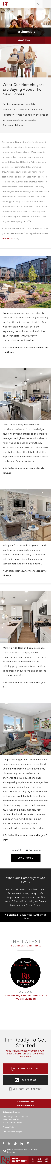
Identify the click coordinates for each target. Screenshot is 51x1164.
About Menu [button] (24, 40)
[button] (38, 7)
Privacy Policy (9, 1127)
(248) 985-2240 (15, 1122)
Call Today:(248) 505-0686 (27, 1089)
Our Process (28, 1080)
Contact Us (7, 238)
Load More (26, 858)
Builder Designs (15, 1132)
